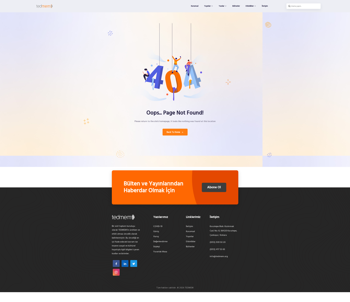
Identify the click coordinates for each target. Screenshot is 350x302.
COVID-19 (157, 226)
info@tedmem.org (219, 256)
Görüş (156, 231)
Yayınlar (207, 6)
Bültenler (236, 6)
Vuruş (156, 236)
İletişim (265, 6)
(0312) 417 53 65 (217, 249)
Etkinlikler (250, 6)
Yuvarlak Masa (160, 252)
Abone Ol (214, 187)
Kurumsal (194, 6)
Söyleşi (156, 246)
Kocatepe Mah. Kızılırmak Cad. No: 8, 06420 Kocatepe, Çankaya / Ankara (223, 231)
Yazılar (222, 6)
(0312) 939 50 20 (217, 242)
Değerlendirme (160, 241)
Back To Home (173, 132)
